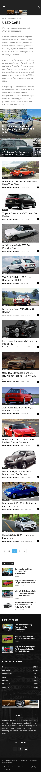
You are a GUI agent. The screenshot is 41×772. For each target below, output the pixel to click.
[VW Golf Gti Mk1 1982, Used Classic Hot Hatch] (20, 265)
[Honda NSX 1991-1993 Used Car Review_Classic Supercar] (20, 428)
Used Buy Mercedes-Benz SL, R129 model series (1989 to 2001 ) (20, 376)
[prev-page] (4, 551)
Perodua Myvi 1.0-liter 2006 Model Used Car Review (16, 473)
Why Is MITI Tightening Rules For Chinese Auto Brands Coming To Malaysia (25, 593)
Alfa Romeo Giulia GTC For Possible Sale (16, 247)
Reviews (10, 18)
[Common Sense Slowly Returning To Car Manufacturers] (7, 572)
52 (9, 551)
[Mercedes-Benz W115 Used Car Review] (20, 297)
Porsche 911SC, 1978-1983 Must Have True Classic (20, 183)
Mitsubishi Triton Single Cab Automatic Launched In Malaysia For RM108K (25, 605)
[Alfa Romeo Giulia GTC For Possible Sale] (20, 233)
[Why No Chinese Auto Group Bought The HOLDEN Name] (7, 583)
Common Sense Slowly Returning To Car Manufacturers (23, 571)
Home (4, 18)
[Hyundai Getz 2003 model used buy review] (20, 523)
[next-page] (25, 551)
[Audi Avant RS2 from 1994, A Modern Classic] (20, 396)
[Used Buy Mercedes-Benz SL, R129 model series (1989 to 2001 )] (20, 361)
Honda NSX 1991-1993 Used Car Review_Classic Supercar (19, 441)
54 (19, 551)
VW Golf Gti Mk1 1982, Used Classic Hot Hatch (17, 278)
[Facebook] (15, 749)
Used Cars (5, 241)
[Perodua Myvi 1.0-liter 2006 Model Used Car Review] (20, 460)
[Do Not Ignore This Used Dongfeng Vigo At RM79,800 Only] (20, 123)
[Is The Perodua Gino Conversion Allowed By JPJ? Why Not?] (16, 147)
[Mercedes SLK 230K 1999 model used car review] (20, 491)
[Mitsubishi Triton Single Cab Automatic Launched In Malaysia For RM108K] (7, 605)
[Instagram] (20, 749)
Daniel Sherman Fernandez (10, 187)
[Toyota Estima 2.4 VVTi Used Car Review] (20, 202)
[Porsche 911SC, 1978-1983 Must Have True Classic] (20, 170)
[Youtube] (26, 749)
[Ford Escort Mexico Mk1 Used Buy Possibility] (20, 329)
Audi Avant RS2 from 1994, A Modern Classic (17, 409)
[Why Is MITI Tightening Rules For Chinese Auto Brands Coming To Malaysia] (7, 594)
